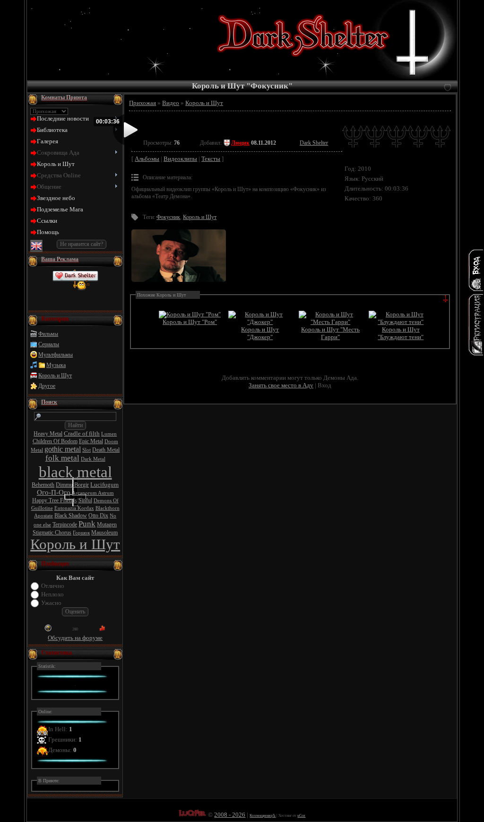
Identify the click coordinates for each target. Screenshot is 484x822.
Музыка (56, 365)
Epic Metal (91, 441)
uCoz (301, 815)
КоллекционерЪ (263, 815)
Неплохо (52, 594)
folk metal (62, 458)
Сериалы (48, 344)
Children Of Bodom (55, 441)
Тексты (210, 158)
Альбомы (147, 158)
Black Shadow (70, 515)
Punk (86, 523)
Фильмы (48, 334)
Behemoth (43, 484)
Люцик (240, 143)
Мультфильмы (55, 354)
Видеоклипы (180, 158)
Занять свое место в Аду (281, 385)
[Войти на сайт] (475, 270)
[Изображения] (178, 255)
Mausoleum (104, 532)
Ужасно (51, 602)
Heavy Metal (48, 433)
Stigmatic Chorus (52, 532)
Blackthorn (107, 508)
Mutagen (107, 524)
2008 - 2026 (229, 814)
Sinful (85, 500)
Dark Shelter (314, 143)
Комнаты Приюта (64, 97)
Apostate (43, 515)
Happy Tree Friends (54, 500)
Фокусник (168, 217)
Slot (86, 450)
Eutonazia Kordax (74, 508)
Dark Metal (93, 459)
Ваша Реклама (59, 259)
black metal (75, 472)
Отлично (52, 585)
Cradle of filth (82, 433)
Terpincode (64, 524)
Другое (46, 386)
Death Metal (106, 449)
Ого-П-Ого (53, 492)
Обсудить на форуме (75, 637)
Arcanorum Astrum (93, 493)
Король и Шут (55, 375)
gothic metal (62, 449)
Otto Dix (98, 515)
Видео (170, 102)
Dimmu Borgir (72, 484)
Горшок (81, 532)
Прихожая (142, 102)
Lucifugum (104, 484)
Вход (324, 385)
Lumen (109, 434)
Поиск (49, 402)
